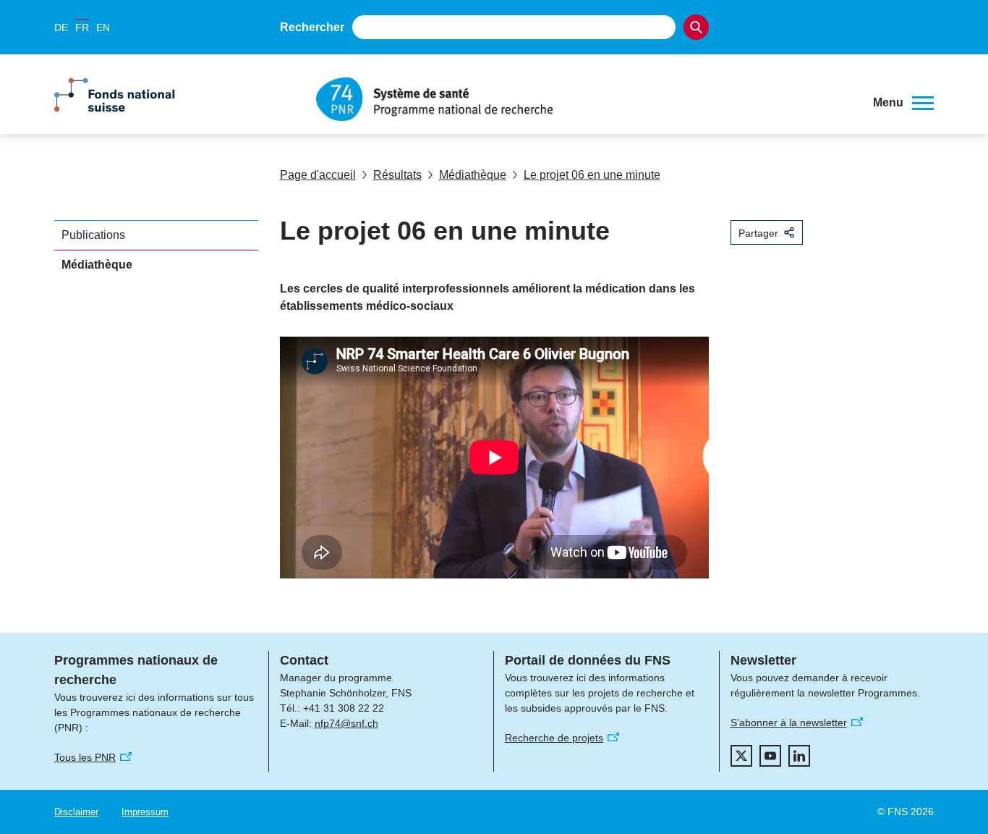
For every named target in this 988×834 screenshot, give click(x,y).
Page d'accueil (318, 175)
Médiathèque (472, 175)
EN (103, 27)
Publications (93, 235)
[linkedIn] (799, 756)
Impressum (145, 811)
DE (61, 27)
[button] (903, 103)
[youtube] (770, 756)
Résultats (397, 175)
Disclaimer (76, 811)
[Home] (583, 99)
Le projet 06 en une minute (592, 175)
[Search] (696, 27)
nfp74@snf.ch (346, 723)
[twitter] (741, 756)
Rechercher (312, 27)
